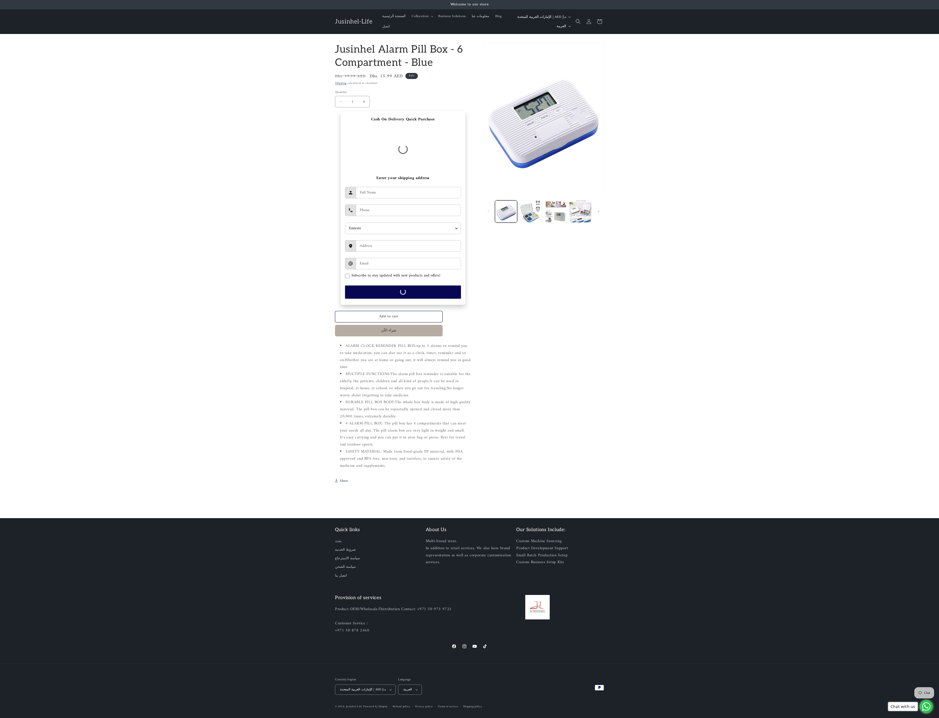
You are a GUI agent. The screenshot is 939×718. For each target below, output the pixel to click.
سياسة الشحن (345, 567)
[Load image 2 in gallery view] (531, 211)
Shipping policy (472, 706)
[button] (422, 16)
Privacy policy (424, 706)
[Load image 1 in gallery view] (506, 211)
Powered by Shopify (375, 706)
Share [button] (344, 481)
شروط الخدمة (345, 550)
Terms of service (448, 706)
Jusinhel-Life (354, 706)
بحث (338, 541)
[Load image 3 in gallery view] (556, 211)
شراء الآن (388, 330)
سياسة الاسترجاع (347, 559)
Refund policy (401, 706)
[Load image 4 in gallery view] (580, 211)
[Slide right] (598, 211)
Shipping (341, 83)
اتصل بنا (341, 576)
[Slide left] (488, 211)
